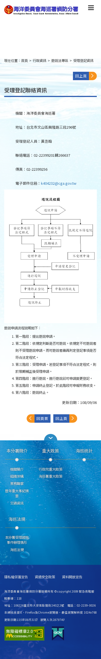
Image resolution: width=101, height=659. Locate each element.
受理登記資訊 (83, 60)
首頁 (24, 60)
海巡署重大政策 (50, 476)
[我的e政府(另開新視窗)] (58, 633)
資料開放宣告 (72, 577)
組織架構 (17, 476)
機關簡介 (17, 469)
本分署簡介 (16, 450)
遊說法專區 (59, 60)
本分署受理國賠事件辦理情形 (17, 540)
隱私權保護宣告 (16, 577)
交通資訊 (17, 503)
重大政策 (50, 450)
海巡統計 (84, 450)
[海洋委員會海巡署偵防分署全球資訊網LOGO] (42, 10)
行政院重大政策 (50, 469)
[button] (91, 8)
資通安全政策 (45, 577)
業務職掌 (17, 483)
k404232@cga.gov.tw (58, 183)
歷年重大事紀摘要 (17, 493)
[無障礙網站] (24, 633)
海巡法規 (16, 519)
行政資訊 (39, 60)
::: (1, 63)
